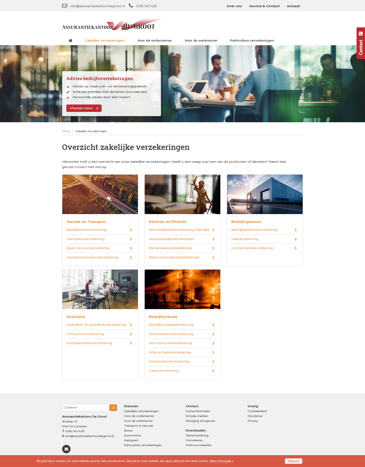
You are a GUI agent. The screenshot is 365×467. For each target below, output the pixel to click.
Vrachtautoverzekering (86, 239)
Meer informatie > (222, 461)
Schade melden (197, 416)
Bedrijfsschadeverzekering (171, 325)
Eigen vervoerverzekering (88, 248)
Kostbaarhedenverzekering (89, 343)
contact (80, 167)
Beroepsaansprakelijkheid (170, 248)
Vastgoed (131, 440)
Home (66, 131)
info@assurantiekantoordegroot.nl (97, 6)
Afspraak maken (81, 108)
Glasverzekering (244, 239)
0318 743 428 (146, 6)
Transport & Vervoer (138, 425)
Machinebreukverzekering (171, 334)
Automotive (132, 435)
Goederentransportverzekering (93, 257)
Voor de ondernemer (139, 416)
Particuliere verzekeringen (143, 445)
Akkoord (293, 461)
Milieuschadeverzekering (170, 352)
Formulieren (194, 440)
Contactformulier (198, 411)
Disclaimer (255, 416)
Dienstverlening (197, 435)
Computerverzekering (85, 334)
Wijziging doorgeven (200, 420)
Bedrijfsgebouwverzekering (254, 230)
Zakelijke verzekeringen (141, 411)
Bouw (128, 430)
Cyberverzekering (164, 371)
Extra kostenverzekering (169, 361)
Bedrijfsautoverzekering (87, 230)
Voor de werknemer (138, 420)
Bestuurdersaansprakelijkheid (174, 257)
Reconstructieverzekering (170, 343)
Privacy (253, 420)
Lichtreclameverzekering (252, 248)
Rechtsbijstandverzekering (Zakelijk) (179, 230)
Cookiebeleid (257, 411)
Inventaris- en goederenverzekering (97, 325)
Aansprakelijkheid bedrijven (172, 239)
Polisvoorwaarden (199, 445)
